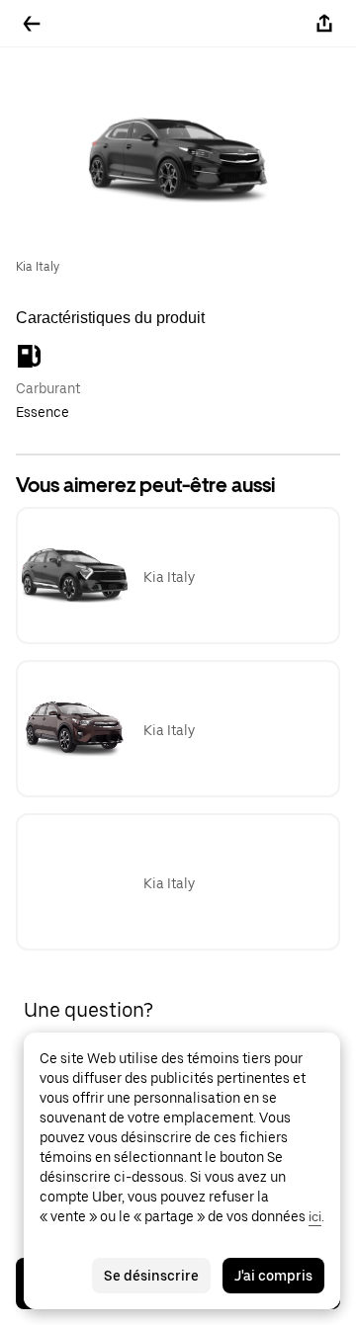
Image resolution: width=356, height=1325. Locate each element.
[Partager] (324, 23)
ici (315, 1216)
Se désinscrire (151, 1276)
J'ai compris (273, 1276)
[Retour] (31, 23)
